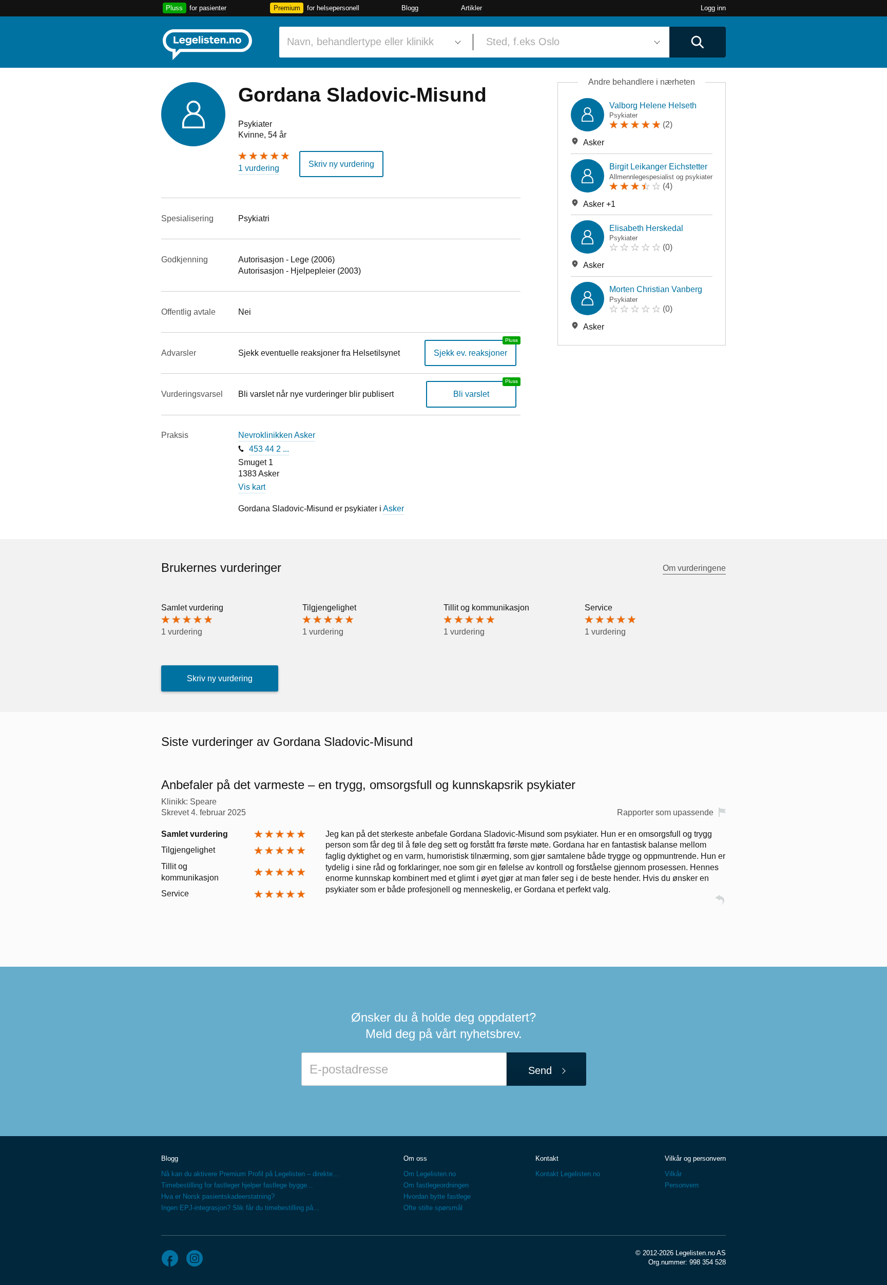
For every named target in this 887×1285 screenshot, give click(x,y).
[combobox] (372, 42)
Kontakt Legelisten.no (567, 1174)
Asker (393, 508)
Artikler (471, 8)
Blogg (409, 8)
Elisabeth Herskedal (646, 228)
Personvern (682, 1185)
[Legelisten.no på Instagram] (194, 1258)
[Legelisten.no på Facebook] (170, 1258)
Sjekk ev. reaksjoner (470, 353)
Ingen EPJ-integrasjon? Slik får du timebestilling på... (240, 1208)
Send (540, 1070)
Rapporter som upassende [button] (665, 812)
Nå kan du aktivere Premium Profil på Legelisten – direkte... (250, 1174)
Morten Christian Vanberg (655, 289)
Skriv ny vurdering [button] (341, 164)
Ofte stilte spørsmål (432, 1208)
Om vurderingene (694, 568)
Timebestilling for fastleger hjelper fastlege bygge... (237, 1185)
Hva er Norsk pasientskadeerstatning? (218, 1196)
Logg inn (713, 8)
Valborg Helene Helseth (653, 105)
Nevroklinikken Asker (276, 435)
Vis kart (251, 487)
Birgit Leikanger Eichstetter (658, 166)
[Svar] (720, 904)
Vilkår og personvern (695, 1158)
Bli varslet (471, 394)
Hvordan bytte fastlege (437, 1196)
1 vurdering (258, 168)
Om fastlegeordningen (436, 1185)
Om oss (415, 1158)
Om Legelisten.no (429, 1174)
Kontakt (546, 1158)
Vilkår (673, 1174)
